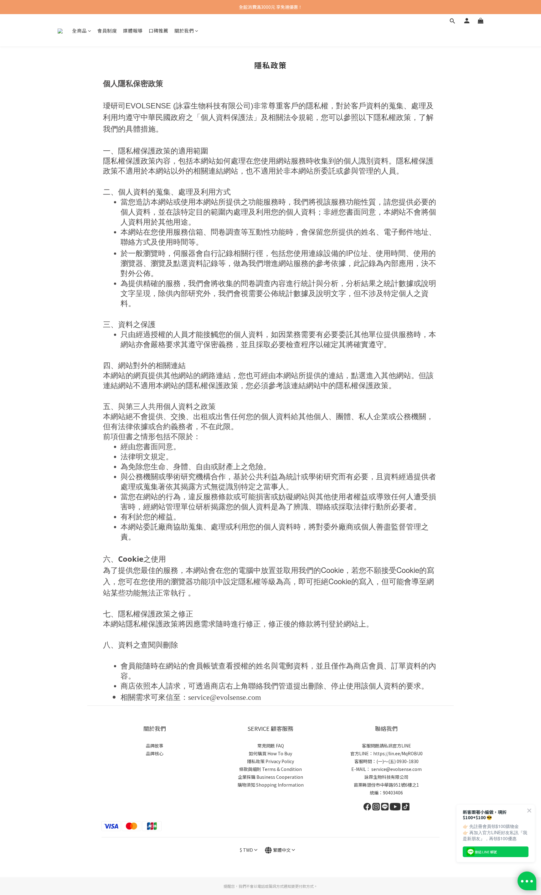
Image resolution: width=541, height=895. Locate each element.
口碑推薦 (158, 30)
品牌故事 (154, 745)
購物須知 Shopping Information (271, 785)
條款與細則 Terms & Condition (270, 769)
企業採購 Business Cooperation (270, 777)
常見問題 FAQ (270, 745)
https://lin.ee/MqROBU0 (398, 753)
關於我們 (184, 30)
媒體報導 (132, 30)
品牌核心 (154, 753)
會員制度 (107, 30)
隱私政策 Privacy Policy (270, 761)
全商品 (79, 30)
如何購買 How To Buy (270, 753)
